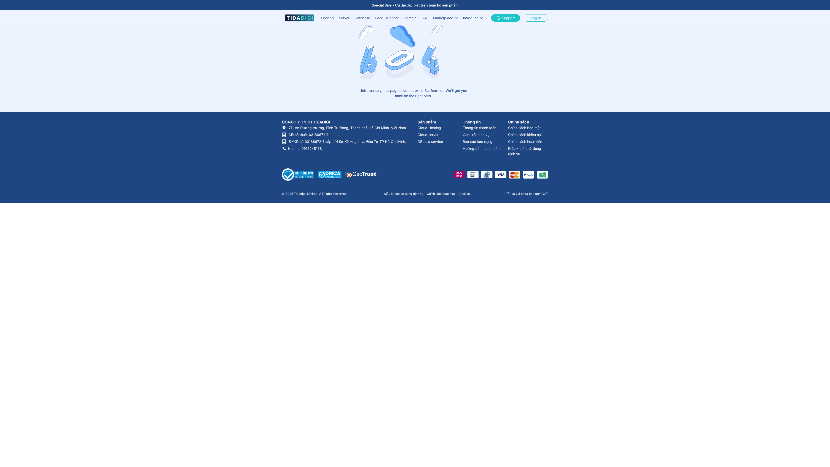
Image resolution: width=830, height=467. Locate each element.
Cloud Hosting (429, 128)
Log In (536, 18)
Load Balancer (387, 18)
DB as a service (430, 141)
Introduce (470, 18)
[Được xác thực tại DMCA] (330, 174)
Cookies (464, 193)
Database (362, 18)
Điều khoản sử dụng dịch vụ (403, 193)
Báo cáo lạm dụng (477, 141)
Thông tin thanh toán (479, 128)
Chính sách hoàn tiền (525, 141)
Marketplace (443, 18)
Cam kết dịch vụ (476, 135)
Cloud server (428, 135)
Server (344, 18)
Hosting (327, 18)
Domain (410, 18)
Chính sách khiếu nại (525, 135)
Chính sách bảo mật (524, 128)
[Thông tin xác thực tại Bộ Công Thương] (298, 174)
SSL (424, 18)
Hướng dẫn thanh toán (481, 148)
